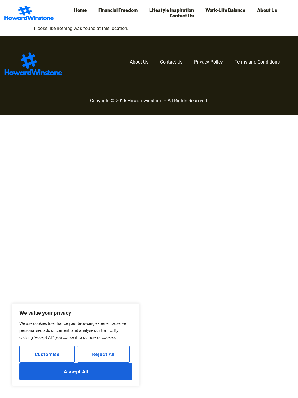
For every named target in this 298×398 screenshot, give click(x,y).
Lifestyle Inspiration (171, 10)
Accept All (76, 371)
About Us (267, 10)
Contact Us (182, 15)
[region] (76, 344)
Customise (47, 354)
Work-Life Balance (225, 10)
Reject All (103, 354)
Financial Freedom (118, 10)
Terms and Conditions (257, 62)
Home (80, 10)
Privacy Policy (208, 62)
